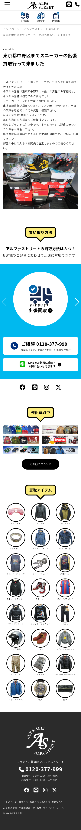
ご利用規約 (25, 808)
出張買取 (23, 801)
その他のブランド (40, 464)
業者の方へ (57, 801)
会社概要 (36, 808)
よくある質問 (10, 808)
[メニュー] (7, 4)
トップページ (10, 801)
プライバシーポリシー (54, 808)
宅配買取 (34, 801)
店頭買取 (45, 801)
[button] (75, 302)
